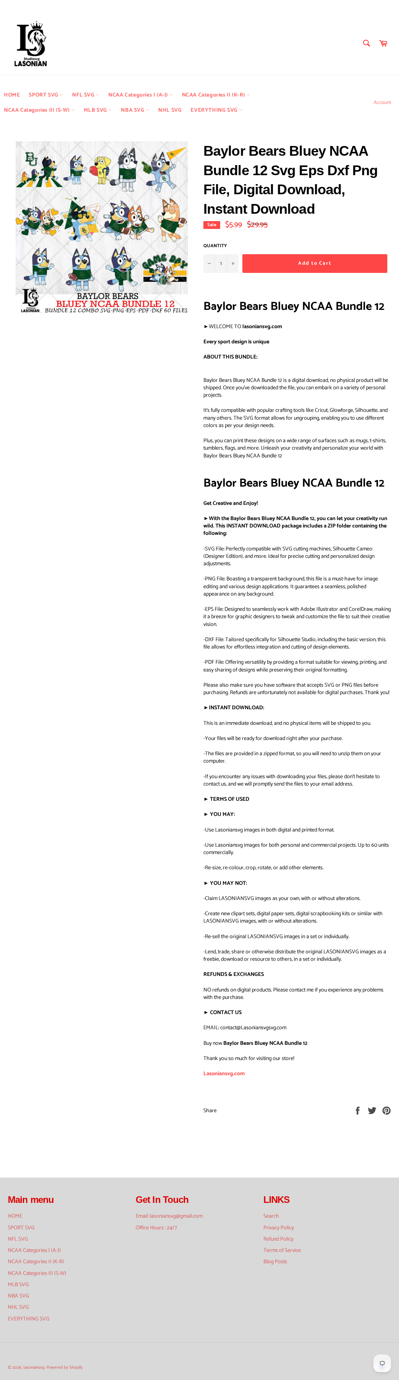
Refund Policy (278, 1239)
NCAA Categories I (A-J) (138, 95)
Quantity (215, 246)
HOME (12, 95)
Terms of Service (282, 1250)
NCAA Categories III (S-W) (37, 110)
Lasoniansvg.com (224, 1073)
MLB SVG (96, 110)
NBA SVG (133, 110)
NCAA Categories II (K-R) (214, 95)
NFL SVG (84, 95)
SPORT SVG (44, 95)
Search (271, 1216)
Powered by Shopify (64, 1367)
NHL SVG (170, 110)
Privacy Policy (278, 1228)
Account (382, 102)
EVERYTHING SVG (215, 110)
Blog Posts (275, 1261)
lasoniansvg (33, 1367)
